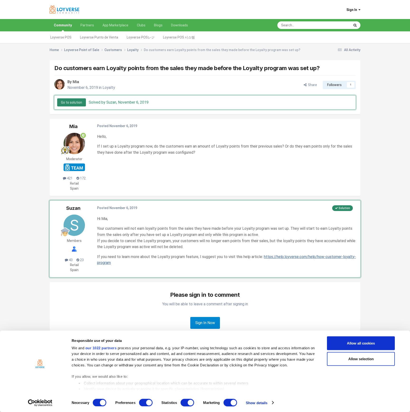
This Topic (336, 25)
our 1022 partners (101, 348)
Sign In (352, 10)
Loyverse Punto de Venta (99, 37)
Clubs (141, 25)
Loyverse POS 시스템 (179, 37)
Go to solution (71, 102)
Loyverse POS (60, 37)
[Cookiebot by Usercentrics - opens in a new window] (40, 402)
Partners (87, 25)
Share (312, 85)
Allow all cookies (361, 343)
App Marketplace (115, 25)
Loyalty (108, 87)
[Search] (355, 25)
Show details (256, 403)
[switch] (146, 402)
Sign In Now (205, 323)
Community (63, 25)
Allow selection (361, 359)
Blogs (158, 25)
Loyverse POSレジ (140, 37)
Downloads (179, 25)
